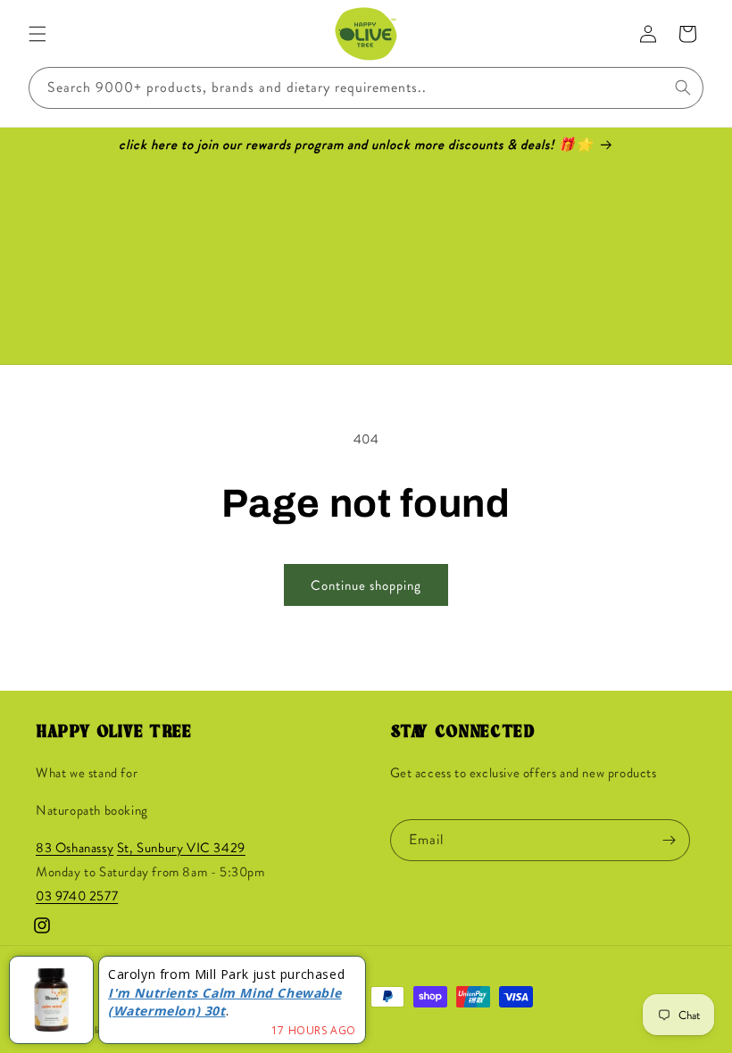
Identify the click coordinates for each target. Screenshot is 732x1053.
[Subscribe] (669, 840)
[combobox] (366, 88)
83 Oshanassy (74, 848)
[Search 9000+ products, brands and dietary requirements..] (683, 87)
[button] (37, 34)
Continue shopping (366, 585)
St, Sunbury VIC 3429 (181, 848)
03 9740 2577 (77, 896)
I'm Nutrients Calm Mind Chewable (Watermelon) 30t (224, 1002)
